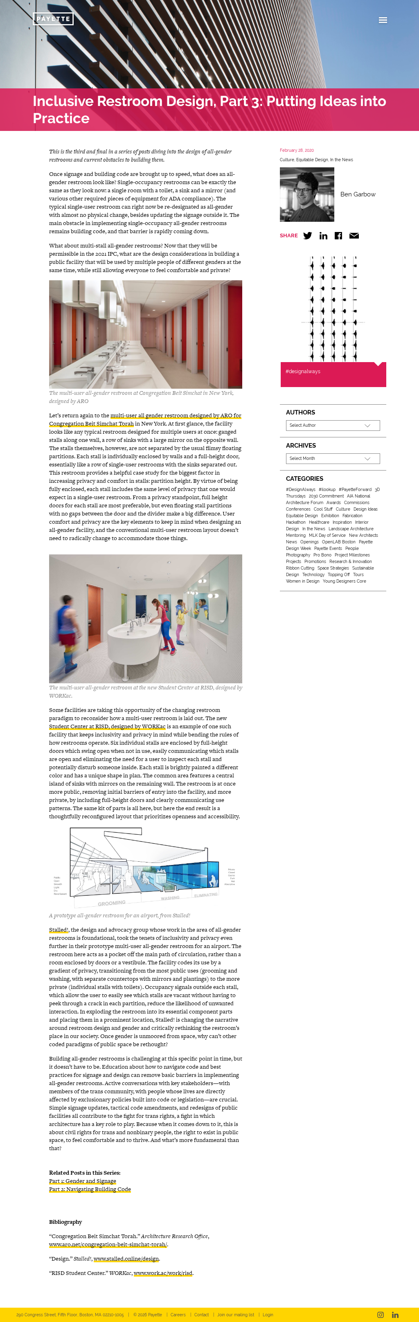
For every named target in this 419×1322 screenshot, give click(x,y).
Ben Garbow (358, 194)
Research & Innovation (350, 561)
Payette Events (328, 548)
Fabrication (352, 515)
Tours (358, 574)
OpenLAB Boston (339, 542)
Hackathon (296, 522)
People (352, 548)
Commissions (356, 502)
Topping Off (339, 574)
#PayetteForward (355, 489)
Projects (293, 561)
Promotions (315, 561)
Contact (201, 1315)
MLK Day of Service (327, 535)
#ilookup (327, 489)
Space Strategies (333, 568)
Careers (178, 1315)
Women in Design (303, 581)
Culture (287, 160)
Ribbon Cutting (300, 568)
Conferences (298, 509)
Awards (334, 502)
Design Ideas (366, 509)
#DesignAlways (300, 489)
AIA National (358, 496)
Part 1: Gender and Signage (82, 1181)
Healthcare (319, 522)
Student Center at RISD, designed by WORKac (107, 726)
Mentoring (296, 535)
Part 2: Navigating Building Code (90, 1189)
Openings (309, 542)
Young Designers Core (344, 581)
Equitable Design (312, 160)
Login (268, 1315)
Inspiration (342, 522)
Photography (298, 555)
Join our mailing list (235, 1315)
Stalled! (58, 930)
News (291, 542)
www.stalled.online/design (126, 1258)
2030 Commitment (326, 496)
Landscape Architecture (351, 529)
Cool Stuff (323, 509)
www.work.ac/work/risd (163, 1273)
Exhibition (330, 515)
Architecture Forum (304, 502)
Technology (313, 574)
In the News (341, 160)
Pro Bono (322, 555)
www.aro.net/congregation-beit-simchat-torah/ (108, 1244)
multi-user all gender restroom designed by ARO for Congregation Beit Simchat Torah (145, 419)
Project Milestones (352, 555)
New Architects (363, 535)
